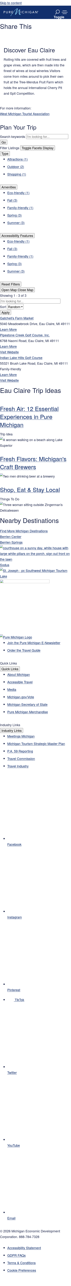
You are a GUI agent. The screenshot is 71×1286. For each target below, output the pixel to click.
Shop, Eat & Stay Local (30, 489)
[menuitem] (39, 1270)
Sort (3, 306)
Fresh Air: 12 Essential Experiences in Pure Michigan (29, 416)
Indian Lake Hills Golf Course (21, 357)
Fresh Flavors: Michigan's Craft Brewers (33, 462)
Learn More (8, 329)
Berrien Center (10, 536)
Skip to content (11, 2)
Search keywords (12, 136)
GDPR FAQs (16, 1255)
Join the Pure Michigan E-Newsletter (33, 642)
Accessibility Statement (24, 1247)
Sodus (4, 564)
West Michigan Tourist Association (25, 113)
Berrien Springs (11, 542)
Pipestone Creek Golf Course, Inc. (25, 335)
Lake (3, 576)
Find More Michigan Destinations (24, 530)
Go (3, 142)
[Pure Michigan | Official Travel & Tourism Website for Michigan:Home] (21, 12)
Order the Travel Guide (23, 650)
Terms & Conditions (21, 1262)
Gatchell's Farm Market (16, 318)
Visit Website (9, 352)
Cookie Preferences (21, 1270)
